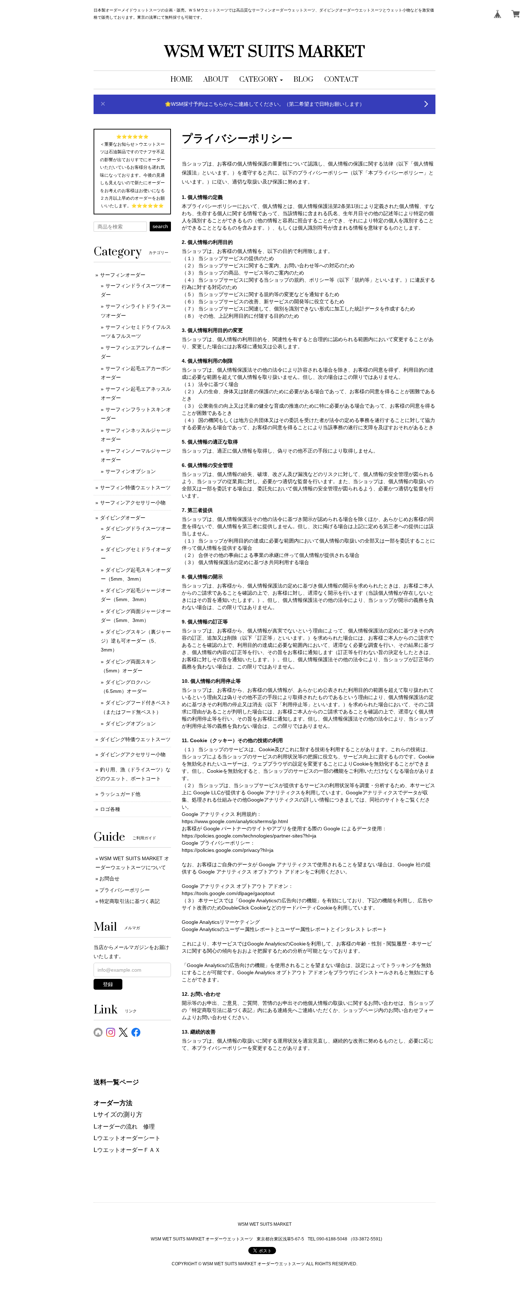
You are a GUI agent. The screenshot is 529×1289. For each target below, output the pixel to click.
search (160, 226)
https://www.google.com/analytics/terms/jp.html (235, 821)
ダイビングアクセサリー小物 (133, 754)
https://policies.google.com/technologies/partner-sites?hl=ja (249, 836)
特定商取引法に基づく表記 (129, 901)
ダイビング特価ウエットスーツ (135, 739)
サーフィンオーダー (122, 275)
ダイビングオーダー (122, 518)
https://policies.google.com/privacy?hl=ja (227, 850)
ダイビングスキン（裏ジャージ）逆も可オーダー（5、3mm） (136, 641)
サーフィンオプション (130, 471)
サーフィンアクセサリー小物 (133, 502)
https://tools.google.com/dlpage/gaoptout (228, 893)
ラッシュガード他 (120, 794)
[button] (261, 80)
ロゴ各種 (110, 809)
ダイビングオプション (130, 723)
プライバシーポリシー (124, 890)
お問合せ (109, 878)
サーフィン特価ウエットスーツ (135, 487)
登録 (108, 984)
